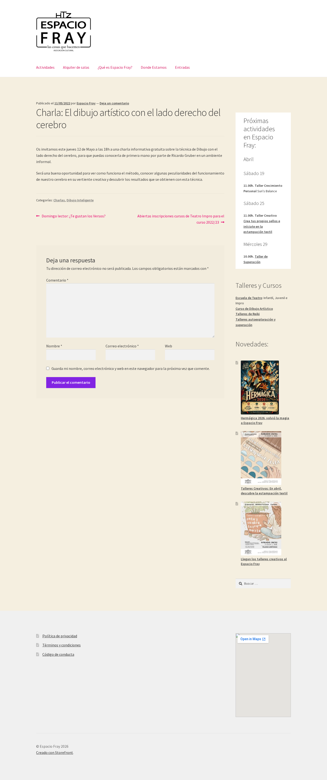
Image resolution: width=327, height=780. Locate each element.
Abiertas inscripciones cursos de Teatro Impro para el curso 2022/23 (180, 219)
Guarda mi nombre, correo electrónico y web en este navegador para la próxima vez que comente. (130, 368)
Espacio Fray (86, 103)
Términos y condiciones (61, 645)
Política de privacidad (59, 635)
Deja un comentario (114, 103)
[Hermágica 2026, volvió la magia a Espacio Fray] (260, 387)
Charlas (59, 200)
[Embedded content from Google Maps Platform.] (263, 675)
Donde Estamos (154, 67)
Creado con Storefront (54, 752)
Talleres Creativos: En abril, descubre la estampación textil (264, 490)
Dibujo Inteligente (80, 200)
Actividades (45, 67)
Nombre (54, 346)
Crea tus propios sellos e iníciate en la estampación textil (261, 226)
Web (168, 346)
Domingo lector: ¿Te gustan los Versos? (73, 215)
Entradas (182, 67)
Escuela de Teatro (249, 298)
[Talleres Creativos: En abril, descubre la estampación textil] (261, 458)
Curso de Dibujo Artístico (254, 308)
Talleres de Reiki (248, 314)
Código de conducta (58, 654)
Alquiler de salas (76, 67)
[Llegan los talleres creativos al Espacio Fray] (261, 528)
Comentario (57, 280)
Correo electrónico (122, 346)
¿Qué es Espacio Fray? (115, 67)
